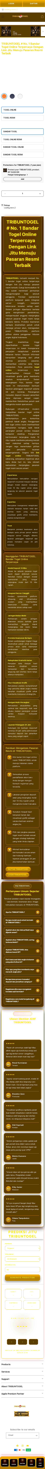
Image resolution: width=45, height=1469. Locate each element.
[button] (3, 16)
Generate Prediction (22, 1278)
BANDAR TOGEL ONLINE (13, 147)
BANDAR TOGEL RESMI (13, 155)
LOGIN (11, 3)
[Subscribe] (36, 1435)
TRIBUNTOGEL (12, 278)
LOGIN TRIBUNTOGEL (17, 875)
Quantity (5, 188)
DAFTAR (34, 3)
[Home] (20, 17)
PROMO (4, 1464)
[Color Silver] (20, 96)
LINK (31, 1464)
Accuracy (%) (10, 1265)
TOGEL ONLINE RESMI (12, 139)
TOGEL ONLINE (9, 110)
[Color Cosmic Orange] (4, 96)
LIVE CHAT (40, 1464)
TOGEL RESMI (9, 118)
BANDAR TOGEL (10, 131)
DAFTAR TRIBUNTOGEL (18, 869)
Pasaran (8, 1243)
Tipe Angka (9, 1254)
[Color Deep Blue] (12, 96)
